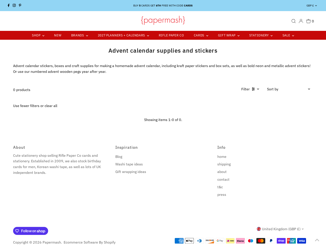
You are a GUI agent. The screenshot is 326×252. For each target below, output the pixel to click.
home (221, 156)
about (222, 171)
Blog (118, 156)
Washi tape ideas (129, 164)
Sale (287, 35)
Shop (36, 35)
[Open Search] (294, 21)
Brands (78, 35)
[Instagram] (14, 5)
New (57, 35)
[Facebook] (9, 5)
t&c (220, 187)
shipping (224, 164)
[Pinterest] (20, 5)
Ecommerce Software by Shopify (90, 242)
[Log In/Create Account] (301, 21)
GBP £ (310, 5)
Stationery (259, 35)
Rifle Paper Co (171, 35)
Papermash (52, 242)
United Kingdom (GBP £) (281, 229)
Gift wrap (227, 35)
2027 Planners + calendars (122, 35)
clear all (51, 105)
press (221, 194)
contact (223, 179)
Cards (199, 35)
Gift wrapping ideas (130, 171)
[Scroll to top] (317, 239)
